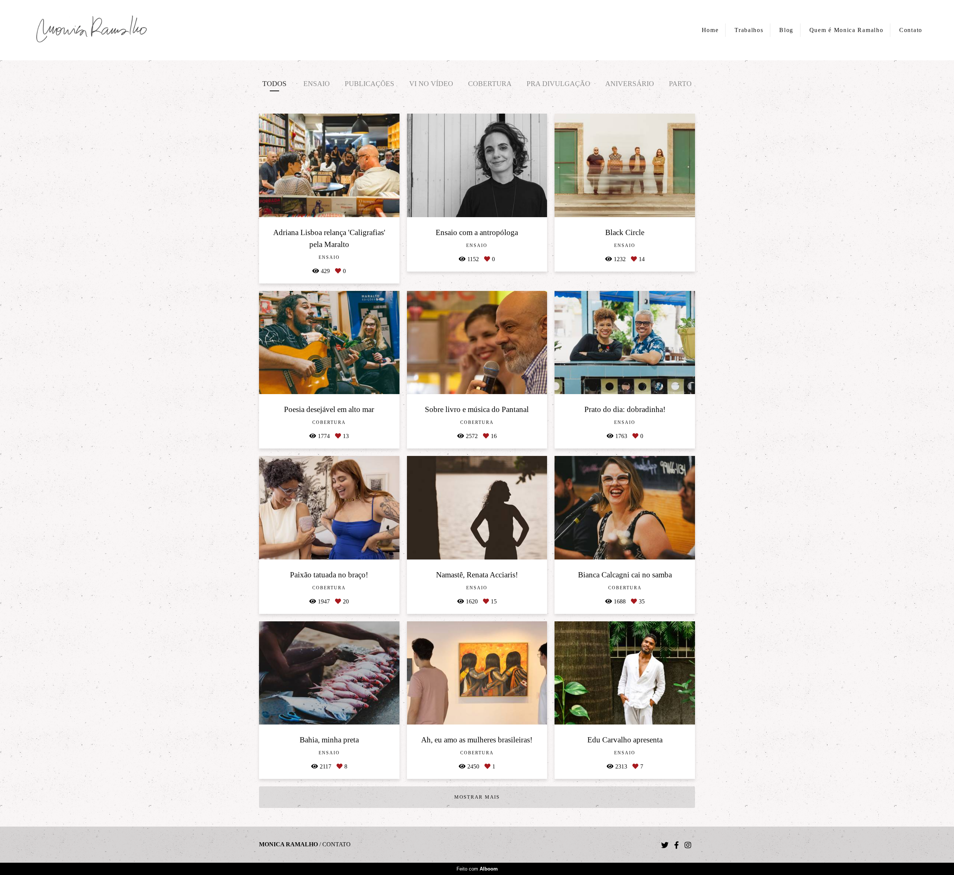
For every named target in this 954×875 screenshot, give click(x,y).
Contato (910, 30)
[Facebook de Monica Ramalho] (676, 845)
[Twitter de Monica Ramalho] (665, 845)
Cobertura (490, 84)
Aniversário (629, 84)
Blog (786, 30)
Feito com (477, 869)
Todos (274, 84)
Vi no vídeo (431, 84)
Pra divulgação (558, 84)
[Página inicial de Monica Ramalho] (91, 30)
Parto (680, 84)
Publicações (369, 84)
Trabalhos (749, 30)
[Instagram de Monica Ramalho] (688, 845)
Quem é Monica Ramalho (846, 30)
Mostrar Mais (477, 797)
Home (710, 30)
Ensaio (316, 84)
